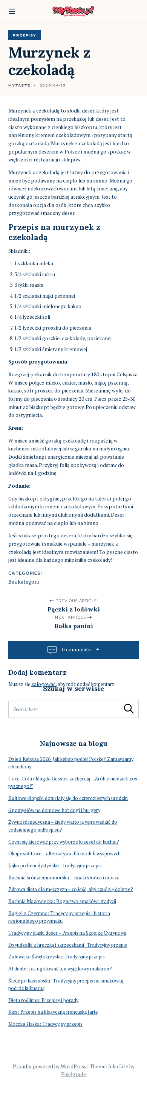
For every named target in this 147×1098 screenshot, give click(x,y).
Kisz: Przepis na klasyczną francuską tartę (53, 1012)
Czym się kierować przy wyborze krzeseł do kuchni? (63, 842)
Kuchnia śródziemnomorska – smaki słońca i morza (63, 877)
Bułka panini (73, 626)
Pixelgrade (73, 1074)
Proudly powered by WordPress (49, 1066)
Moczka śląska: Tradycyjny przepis (45, 1024)
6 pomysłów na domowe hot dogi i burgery (54, 810)
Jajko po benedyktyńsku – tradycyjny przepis (55, 865)
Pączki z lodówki (73, 609)
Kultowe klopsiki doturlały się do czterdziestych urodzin (68, 798)
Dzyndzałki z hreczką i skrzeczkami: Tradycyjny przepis (67, 945)
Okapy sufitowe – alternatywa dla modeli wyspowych (64, 853)
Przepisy (24, 35)
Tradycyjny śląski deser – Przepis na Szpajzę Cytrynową (67, 933)
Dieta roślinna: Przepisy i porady (43, 1000)
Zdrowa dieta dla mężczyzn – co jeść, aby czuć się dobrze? (70, 889)
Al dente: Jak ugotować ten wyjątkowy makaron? (60, 969)
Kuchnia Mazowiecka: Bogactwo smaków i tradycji (62, 901)
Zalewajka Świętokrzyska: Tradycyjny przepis (56, 957)
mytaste (19, 85)
